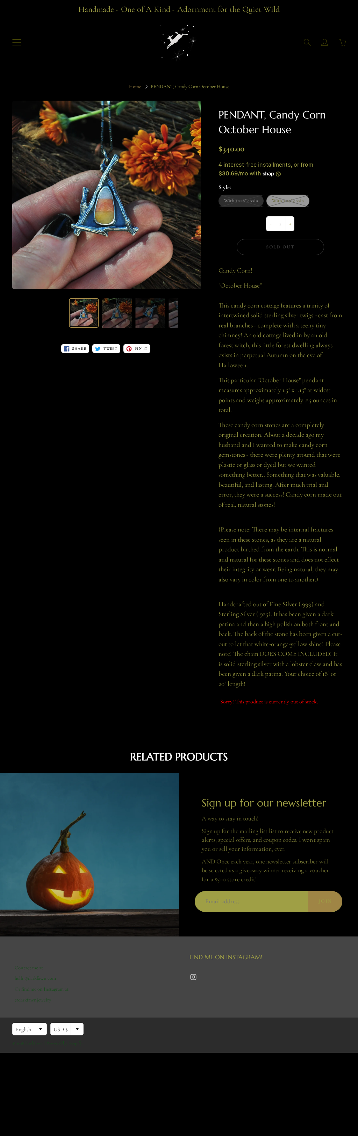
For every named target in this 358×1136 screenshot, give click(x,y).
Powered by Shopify (64, 1043)
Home (135, 86)
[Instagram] (193, 977)
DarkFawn (34, 1043)
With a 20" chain (288, 201)
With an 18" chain (241, 201)
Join (325, 901)
